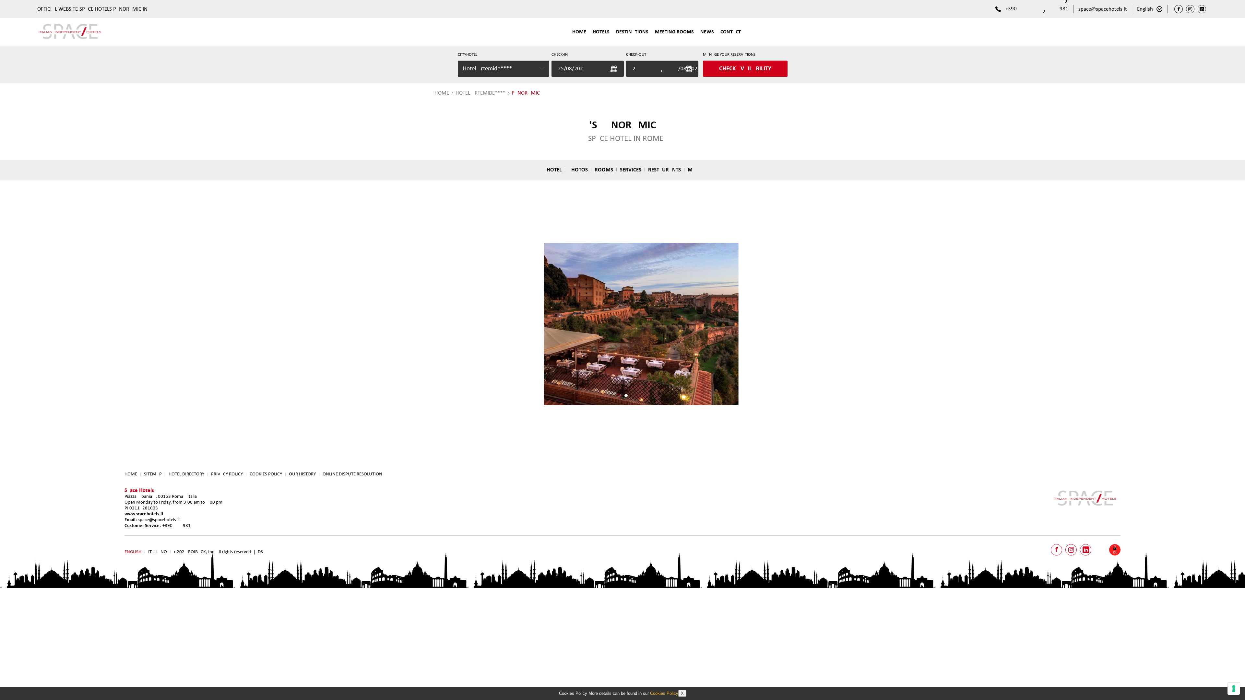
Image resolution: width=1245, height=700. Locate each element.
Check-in (559, 54)
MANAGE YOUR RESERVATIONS (729, 54)
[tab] (619, 396)
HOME (441, 93)
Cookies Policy (266, 474)
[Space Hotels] (69, 39)
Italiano (157, 552)
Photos (578, 170)
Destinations (632, 32)
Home (579, 32)
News (707, 32)
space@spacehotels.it (1102, 9)
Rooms (604, 170)
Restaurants (664, 170)
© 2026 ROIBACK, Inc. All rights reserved (212, 552)
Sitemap (153, 474)
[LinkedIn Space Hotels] (1202, 9)
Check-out (636, 54)
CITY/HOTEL (467, 54)
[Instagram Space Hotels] (1190, 9)
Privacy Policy (227, 474)
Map (693, 170)
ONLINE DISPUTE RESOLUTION (352, 474)
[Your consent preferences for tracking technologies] (1233, 688)
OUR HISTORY (302, 474)
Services (630, 170)
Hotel (554, 170)
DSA (262, 552)
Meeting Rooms (674, 32)
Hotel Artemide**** (480, 93)
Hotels (601, 32)
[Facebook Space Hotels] (1178, 9)
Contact (730, 32)
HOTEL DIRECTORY (186, 474)
